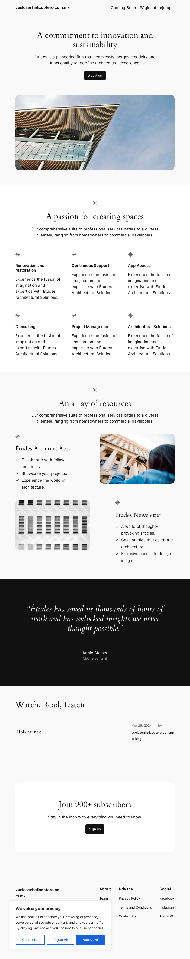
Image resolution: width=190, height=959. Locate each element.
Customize (30, 940)
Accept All (90, 940)
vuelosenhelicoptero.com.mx (42, 7)
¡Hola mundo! (29, 732)
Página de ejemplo (157, 7)
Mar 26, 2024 (141, 725)
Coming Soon (123, 7)
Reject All (61, 940)
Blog (138, 739)
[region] (60, 925)
